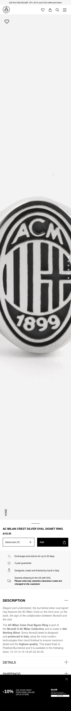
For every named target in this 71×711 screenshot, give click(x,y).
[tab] (35, 600)
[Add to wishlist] (7, 21)
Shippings (12, 673)
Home (5, 512)
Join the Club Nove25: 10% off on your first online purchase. (35, 2)
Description (14, 600)
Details (9, 662)
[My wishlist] (42, 9)
